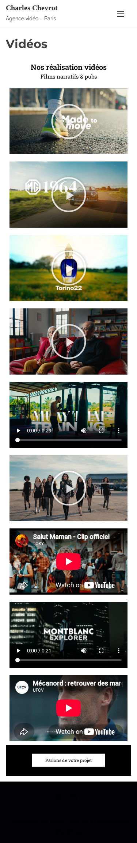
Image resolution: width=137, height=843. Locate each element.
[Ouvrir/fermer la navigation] (120, 13)
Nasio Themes (70, 821)
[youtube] (73, 799)
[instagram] (57, 799)
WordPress (68, 831)
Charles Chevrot (32, 8)
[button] (68, 121)
